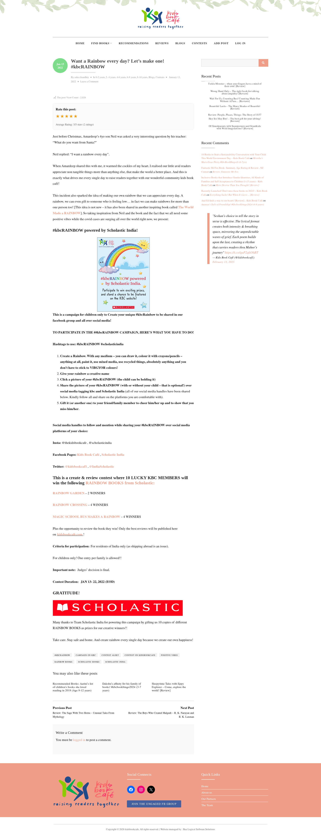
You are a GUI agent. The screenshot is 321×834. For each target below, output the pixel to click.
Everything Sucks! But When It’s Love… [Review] (234, 194)
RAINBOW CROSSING (70, 504)
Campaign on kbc (86, 655)
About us (206, 792)
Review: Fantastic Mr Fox (225, 171)
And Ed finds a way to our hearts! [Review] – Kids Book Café (231, 200)
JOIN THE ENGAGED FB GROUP (154, 804)
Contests (199, 43)
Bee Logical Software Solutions (199, 829)
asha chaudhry (81, 77)
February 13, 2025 (223, 262)
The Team (207, 805)
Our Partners (208, 799)
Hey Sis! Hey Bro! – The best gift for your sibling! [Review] (235, 120)
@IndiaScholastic (101, 466)
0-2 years (100, 77)
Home (80, 43)
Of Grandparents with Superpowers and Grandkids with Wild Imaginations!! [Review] (235, 127)
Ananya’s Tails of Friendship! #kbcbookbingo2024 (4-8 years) (232, 204)
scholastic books (89, 661)
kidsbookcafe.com (69, 534)
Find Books (100, 43)
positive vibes (169, 655)
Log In (240, 43)
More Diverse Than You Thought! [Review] (237, 185)
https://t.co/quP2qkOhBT (241, 252)
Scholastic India (113, 454)
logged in (79, 739)
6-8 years (131, 77)
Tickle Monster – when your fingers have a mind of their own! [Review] (234, 85)
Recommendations (134, 43)
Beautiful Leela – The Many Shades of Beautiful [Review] (234, 107)
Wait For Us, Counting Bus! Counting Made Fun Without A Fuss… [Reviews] (235, 100)
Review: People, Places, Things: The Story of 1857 (234, 114)
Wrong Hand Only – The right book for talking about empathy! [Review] (234, 92)
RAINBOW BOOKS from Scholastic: (120, 483)
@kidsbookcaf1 (76, 466)
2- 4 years (111, 77)
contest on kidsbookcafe (140, 655)
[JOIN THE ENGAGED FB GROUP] (160, 820)
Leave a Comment (89, 81)
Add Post (221, 43)
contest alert (110, 655)
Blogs (180, 43)
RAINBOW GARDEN (69, 492)
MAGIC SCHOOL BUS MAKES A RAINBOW (86, 516)
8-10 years (142, 77)
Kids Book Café (88, 454)
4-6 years (121, 77)
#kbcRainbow (62, 655)
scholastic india (115, 661)
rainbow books (63, 661)
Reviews (162, 43)
